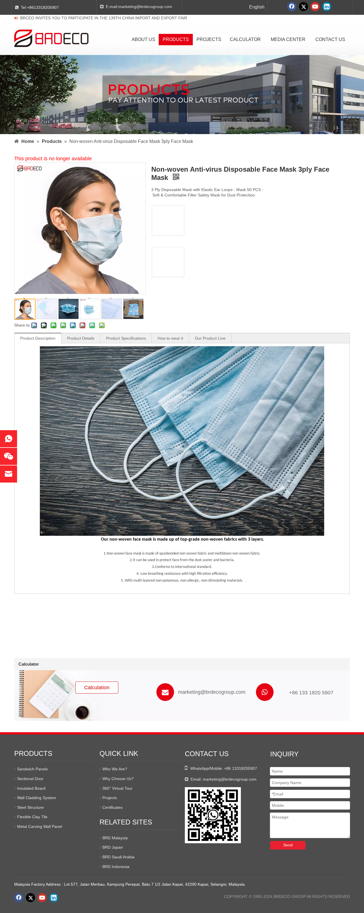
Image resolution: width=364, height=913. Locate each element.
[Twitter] (303, 6)
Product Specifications (126, 338)
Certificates (112, 807)
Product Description (37, 338)
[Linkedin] (326, 6)
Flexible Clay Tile (32, 816)
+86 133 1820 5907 (311, 692)
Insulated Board (31, 788)
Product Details (80, 338)
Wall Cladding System (36, 797)
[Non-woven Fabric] (168, 262)
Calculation (96, 687)
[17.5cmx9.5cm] (168, 220)
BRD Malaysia (115, 838)
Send (288, 845)
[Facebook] (291, 6)
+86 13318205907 (240, 768)
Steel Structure (30, 807)
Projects (109, 797)
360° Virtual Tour (117, 788)
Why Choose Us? (118, 778)
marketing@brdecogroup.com (145, 6)
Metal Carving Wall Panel (39, 826)
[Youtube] (315, 6)
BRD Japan (112, 847)
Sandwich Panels (32, 769)
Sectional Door (30, 778)
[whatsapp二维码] (213, 815)
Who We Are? (114, 769)
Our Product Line (210, 338)
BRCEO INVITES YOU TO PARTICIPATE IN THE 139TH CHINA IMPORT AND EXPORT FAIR (103, 18)
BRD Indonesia (115, 866)
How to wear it (170, 338)
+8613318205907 (43, 7)
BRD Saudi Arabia (118, 857)
